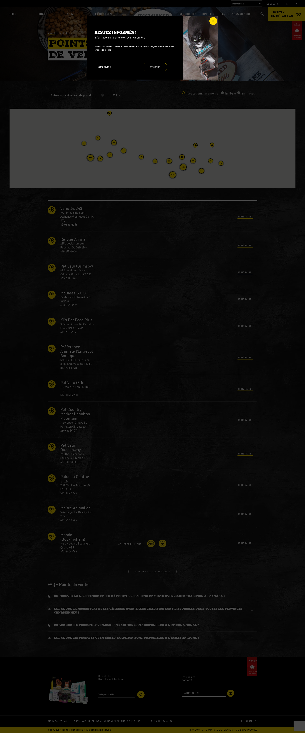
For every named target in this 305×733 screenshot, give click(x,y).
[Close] (213, 21)
